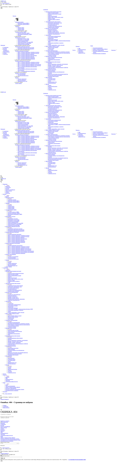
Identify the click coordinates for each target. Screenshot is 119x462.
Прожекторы (51, 38)
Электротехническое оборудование (53, 21)
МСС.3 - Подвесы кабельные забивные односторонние (29, 64)
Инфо (91, 45)
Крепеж (19, 35)
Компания (3, 45)
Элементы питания (52, 55)
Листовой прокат (51, 79)
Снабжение (45, 9)
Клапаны (50, 73)
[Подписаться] (18, 443)
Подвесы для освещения (20, 73)
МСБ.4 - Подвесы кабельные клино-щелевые (27, 55)
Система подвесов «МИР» (20, 32)
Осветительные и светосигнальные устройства (58, 67)
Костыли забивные (22, 80)
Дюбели (50, 87)
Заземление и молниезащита (54, 59)
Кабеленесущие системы (51, 56)
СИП (49, 20)
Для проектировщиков (98, 47)
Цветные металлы (52, 83)
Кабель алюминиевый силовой (54, 13)
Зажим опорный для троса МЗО (24, 43)
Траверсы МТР (21, 29)
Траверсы (17, 26)
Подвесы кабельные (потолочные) (22, 61)
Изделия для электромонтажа (52, 28)
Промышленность (82, 49)
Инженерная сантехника (51, 69)
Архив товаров (18, 83)
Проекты (78, 46)
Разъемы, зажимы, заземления (54, 66)
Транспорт (80, 50)
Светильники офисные (53, 39)
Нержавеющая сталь (52, 81)
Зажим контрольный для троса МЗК (25, 42)
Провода (50, 15)
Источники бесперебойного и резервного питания (58, 51)
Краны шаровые (51, 70)
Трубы (49, 80)
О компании (5, 47)
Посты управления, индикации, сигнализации (58, 64)
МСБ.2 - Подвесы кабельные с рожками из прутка (28, 53)
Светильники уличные (53, 37)
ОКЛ (49, 60)
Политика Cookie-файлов (98, 50)
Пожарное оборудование (53, 76)
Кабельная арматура (52, 29)
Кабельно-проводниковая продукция (53, 11)
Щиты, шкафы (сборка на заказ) (52, 46)
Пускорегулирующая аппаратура (55, 26)
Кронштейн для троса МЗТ (23, 38)
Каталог (14, 15)
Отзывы (5, 52)
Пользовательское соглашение (99, 53)
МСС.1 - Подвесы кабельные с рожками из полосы (28, 62)
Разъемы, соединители (53, 30)
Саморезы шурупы (52, 89)
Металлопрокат (49, 77)
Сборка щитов (51, 48)
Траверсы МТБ (21, 28)
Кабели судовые (51, 18)
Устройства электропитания (51, 50)
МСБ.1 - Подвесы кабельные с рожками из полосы (28, 52)
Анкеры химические (22, 78)
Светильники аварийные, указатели (55, 42)
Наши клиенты (6, 51)
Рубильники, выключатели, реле (55, 22)
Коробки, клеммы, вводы (53, 31)
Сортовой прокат (51, 78)
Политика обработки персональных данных (9, 438)
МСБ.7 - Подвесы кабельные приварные (26, 58)
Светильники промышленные (54, 36)
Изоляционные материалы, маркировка (56, 32)
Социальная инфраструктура (81, 52)
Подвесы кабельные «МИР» (24, 33)
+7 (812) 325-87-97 (5, 3)
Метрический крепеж (52, 86)
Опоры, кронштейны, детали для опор (56, 45)
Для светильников (21, 74)
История (5, 48)
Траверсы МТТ (21, 27)
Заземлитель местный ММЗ (23, 44)
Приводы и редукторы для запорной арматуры (58, 74)
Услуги (74, 50)
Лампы (49, 44)
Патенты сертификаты (6, 50)
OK (1, 460)
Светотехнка (48, 35)
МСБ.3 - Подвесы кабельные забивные (26, 54)
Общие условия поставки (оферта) (100, 49)
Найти (2, 458)
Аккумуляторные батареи (53, 54)
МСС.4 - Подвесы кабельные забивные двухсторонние (29, 65)
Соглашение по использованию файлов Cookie (10, 439)
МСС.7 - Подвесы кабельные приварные (26, 71)
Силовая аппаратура (52, 25)
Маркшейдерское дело (22, 81)
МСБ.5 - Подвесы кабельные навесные (26, 56)
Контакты (113, 50)
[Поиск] (1, 8)
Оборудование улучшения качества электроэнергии (59, 52)
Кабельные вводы (52, 68)
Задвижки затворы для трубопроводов (56, 71)
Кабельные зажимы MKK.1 (23, 23)
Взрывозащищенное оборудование (53, 61)
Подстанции (50, 49)
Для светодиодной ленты (23, 75)
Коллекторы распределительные (55, 75)
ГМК (79, 48)
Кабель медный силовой (53, 12)
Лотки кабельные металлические (55, 57)
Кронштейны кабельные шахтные (22, 46)
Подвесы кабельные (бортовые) (22, 51)
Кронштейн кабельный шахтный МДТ (26, 48)
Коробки (50, 63)
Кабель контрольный (52, 16)
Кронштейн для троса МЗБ (23, 39)
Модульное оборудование (53, 23)
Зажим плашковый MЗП (23, 41)
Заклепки (50, 88)
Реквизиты (5, 54)
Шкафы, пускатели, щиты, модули (55, 65)
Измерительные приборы (53, 27)
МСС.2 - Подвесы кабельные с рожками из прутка (28, 63)
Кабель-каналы (51, 58)
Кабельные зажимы (19, 22)
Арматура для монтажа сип (54, 34)
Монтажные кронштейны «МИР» (25, 34)
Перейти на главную (4, 420)
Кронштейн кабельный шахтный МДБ (26, 47)
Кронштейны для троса (20, 37)
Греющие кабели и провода (54, 19)
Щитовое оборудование (53, 47)
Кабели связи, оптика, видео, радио (55, 17)
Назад (8, 185)
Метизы (47, 84)
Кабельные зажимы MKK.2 (23, 24)
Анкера (49, 85)
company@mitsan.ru (4, 399)
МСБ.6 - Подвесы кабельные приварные (26, 57)
